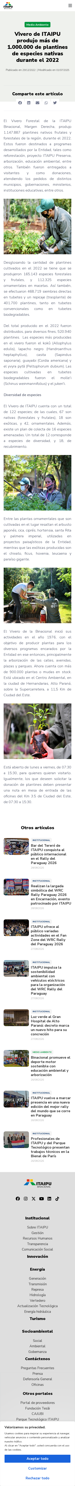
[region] (37, 1453)
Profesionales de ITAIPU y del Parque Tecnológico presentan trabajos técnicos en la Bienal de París (50, 1147)
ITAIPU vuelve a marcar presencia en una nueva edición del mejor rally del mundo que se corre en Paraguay (51, 1107)
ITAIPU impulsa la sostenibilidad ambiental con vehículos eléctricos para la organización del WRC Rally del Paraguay (48, 980)
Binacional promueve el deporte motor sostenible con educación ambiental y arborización (50, 1066)
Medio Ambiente (37, 25)
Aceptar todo (37, 1458)
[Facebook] (17, 1198)
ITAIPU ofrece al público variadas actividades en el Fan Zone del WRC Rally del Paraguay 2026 (48, 935)
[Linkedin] (49, 1198)
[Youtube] (41, 1198)
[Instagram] (25, 1198)
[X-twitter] (33, 1198)
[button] (70, 5)
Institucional (41, 840)
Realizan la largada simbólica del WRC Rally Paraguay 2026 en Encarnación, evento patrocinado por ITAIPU (51, 895)
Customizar (37, 1468)
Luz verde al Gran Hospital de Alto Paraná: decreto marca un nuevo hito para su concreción (50, 1025)
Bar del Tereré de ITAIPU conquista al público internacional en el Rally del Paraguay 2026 (48, 854)
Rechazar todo (37, 1478)
